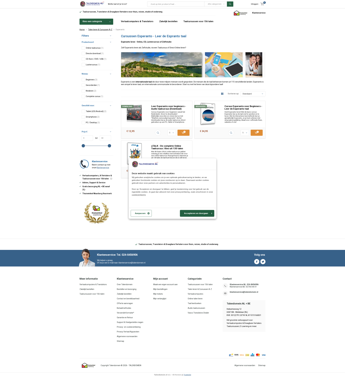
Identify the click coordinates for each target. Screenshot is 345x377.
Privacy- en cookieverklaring (129, 327)
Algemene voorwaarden (127, 336)
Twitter (262, 261)
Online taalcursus (94, 48)
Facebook (256, 261)
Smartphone (92, 117)
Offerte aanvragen (125, 303)
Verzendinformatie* (125, 313)
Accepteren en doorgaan (196, 213)
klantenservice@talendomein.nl (244, 292)
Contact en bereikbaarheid (128, 299)
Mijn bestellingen (160, 289)
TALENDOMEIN (135, 365)
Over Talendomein (124, 284)
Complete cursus (94, 96)
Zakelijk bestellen (168, 21)
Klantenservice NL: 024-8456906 (244, 284)
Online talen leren (195, 299)
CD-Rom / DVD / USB (96, 59)
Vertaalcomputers (195, 294)
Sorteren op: (233, 94)
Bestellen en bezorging (126, 289)
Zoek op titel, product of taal (230, 4)
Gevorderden (93, 85)
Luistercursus (93, 65)
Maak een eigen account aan (165, 284)
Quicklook (158, 133)
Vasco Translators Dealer (198, 313)
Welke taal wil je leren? (117, 4)
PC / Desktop (93, 122)
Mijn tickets (158, 294)
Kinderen (91, 91)
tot (95, 138)
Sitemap (120, 341)
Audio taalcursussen (196, 308)
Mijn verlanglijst (159, 299)
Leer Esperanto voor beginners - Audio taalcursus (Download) (168, 107)
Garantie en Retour (125, 317)
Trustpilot (187, 375)
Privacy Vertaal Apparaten (128, 332)
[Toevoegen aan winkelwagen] (183, 133)
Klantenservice (258, 13)
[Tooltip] (111, 179)
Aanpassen (140, 213)
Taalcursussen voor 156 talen (198, 21)
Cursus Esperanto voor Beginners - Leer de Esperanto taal (243, 107)
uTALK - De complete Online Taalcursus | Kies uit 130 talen (167, 147)
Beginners (91, 80)
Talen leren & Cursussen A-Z (100, 29)
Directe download (95, 53)
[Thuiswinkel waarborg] (240, 12)
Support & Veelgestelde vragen (130, 322)
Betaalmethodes (124, 308)
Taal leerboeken (194, 303)
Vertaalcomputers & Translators (137, 21)
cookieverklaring (139, 195)
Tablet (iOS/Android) (96, 111)
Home (82, 29)
